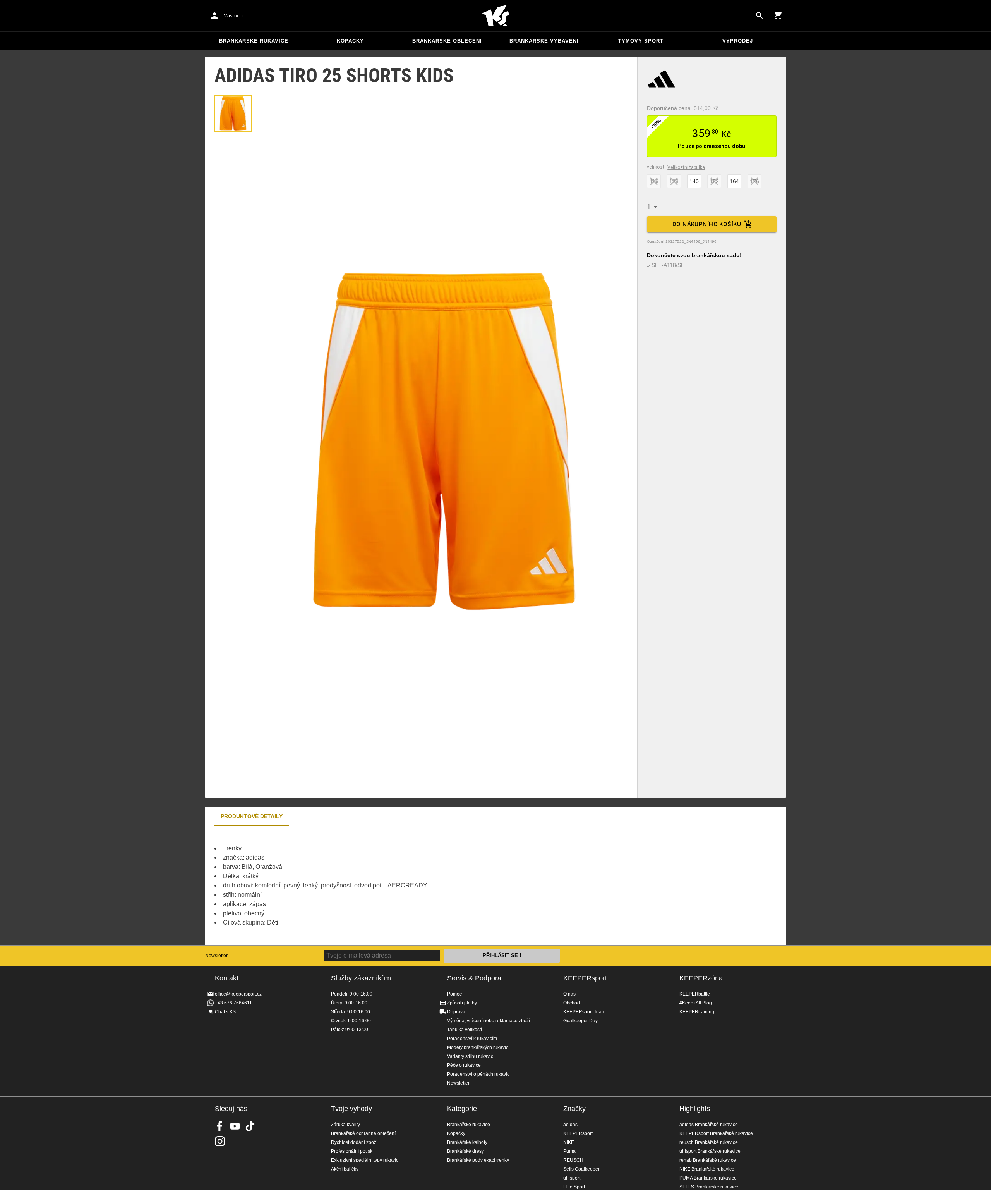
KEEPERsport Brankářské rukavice (716, 1133)
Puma (569, 1151)
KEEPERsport (585, 978)
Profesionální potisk (351, 1151)
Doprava (456, 1012)
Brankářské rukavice (253, 41)
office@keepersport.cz (238, 994)
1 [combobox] (648, 206)
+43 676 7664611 (233, 1003)
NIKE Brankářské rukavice (706, 1169)
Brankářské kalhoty (467, 1142)
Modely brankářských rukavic (477, 1047)
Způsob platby (462, 1003)
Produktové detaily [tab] (252, 816)
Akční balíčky (344, 1169)
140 (694, 181)
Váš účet (234, 16)
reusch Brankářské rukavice (708, 1142)
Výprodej (737, 41)
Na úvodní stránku (495, 16)
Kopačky (350, 41)
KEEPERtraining (696, 1012)
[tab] (233, 113)
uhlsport (571, 1178)
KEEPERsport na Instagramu (220, 1141)
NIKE (568, 1142)
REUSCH (573, 1160)
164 (734, 181)
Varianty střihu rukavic (470, 1056)
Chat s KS (225, 1012)
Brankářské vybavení (544, 41)
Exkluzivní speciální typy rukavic (364, 1160)
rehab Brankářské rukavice (707, 1160)
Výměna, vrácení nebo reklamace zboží (488, 1020)
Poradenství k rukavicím (472, 1038)
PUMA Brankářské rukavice (708, 1178)
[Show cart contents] (778, 15)
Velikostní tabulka (686, 167)
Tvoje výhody (351, 1109)
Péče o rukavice (464, 1065)
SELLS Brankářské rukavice (708, 1187)
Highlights (694, 1109)
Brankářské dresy (465, 1151)
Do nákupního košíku (706, 224)
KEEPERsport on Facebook (220, 1126)
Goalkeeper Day (580, 1020)
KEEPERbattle (694, 994)
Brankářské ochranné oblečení (363, 1133)
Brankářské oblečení (447, 41)
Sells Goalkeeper (581, 1169)
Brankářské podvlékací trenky (478, 1160)
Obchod (571, 1003)
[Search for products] (759, 15)
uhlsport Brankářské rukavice (710, 1151)
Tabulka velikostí (464, 1029)
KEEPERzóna (701, 978)
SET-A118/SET (670, 265)
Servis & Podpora (474, 978)
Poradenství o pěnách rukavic (478, 1074)
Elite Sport (574, 1187)
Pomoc (454, 994)
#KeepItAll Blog (695, 1003)
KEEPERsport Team (584, 1012)
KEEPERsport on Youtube (235, 1126)
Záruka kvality (345, 1124)
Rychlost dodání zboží (354, 1142)
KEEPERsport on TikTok (250, 1126)
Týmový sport (641, 41)
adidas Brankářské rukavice (708, 1124)
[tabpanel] (340, 885)
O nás (569, 994)
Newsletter (216, 955)
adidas (570, 1124)
